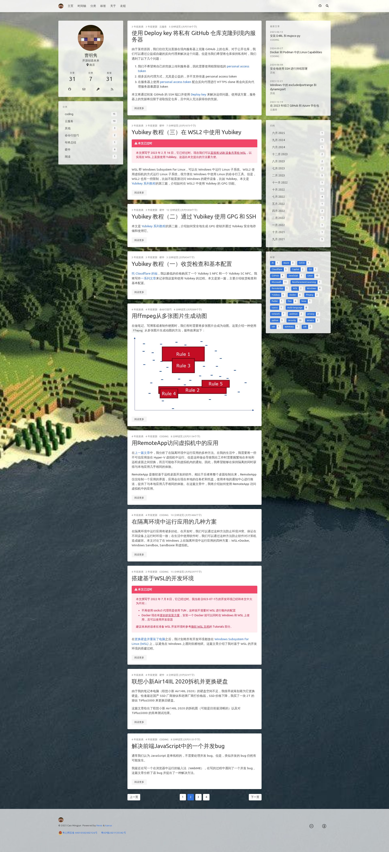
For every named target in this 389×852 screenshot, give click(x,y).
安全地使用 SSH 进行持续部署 (289, 68)
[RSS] (112, 89)
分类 (93, 5)
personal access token (175, 82)
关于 (113, 5)
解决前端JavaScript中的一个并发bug (178, 746)
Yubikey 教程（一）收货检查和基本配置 (182, 264)
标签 (103, 5)
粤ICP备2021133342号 (113, 832)
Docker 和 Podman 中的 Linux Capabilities (296, 52)
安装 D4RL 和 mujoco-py (285, 35)
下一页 (255, 797)
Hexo (99, 825)
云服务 (163, 26)
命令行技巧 (165, 309)
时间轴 (82, 5)
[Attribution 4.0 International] (324, 826)
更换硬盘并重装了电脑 (150, 639)
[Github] (70, 89)
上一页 (134, 797)
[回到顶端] (272, 844)
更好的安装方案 (170, 615)
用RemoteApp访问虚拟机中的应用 (175, 443)
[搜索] (327, 6)
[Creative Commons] (311, 826)
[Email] (84, 89)
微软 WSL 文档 (200, 626)
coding (164, 436)
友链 (123, 5)
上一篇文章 (142, 452)
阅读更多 (139, 108)
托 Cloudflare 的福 (144, 273)
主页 (70, 5)
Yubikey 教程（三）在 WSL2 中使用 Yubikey (186, 132)
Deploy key (198, 94)
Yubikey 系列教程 (144, 183)
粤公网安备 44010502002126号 (81, 832)
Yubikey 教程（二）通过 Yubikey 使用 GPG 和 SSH (194, 216)
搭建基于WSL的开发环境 (163, 578)
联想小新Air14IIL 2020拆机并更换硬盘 (180, 681)
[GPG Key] (98, 89)
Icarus (108, 825)
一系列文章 (148, 278)
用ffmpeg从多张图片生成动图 (169, 316)
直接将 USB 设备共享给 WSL (228, 152)
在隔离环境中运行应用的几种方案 (174, 521)
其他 (272, 72)
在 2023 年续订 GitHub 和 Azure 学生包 (294, 105)
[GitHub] (320, 6)
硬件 (161, 125)
